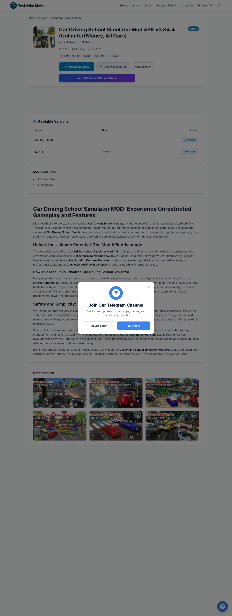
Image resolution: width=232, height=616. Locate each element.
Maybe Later (99, 325)
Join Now (134, 325)
